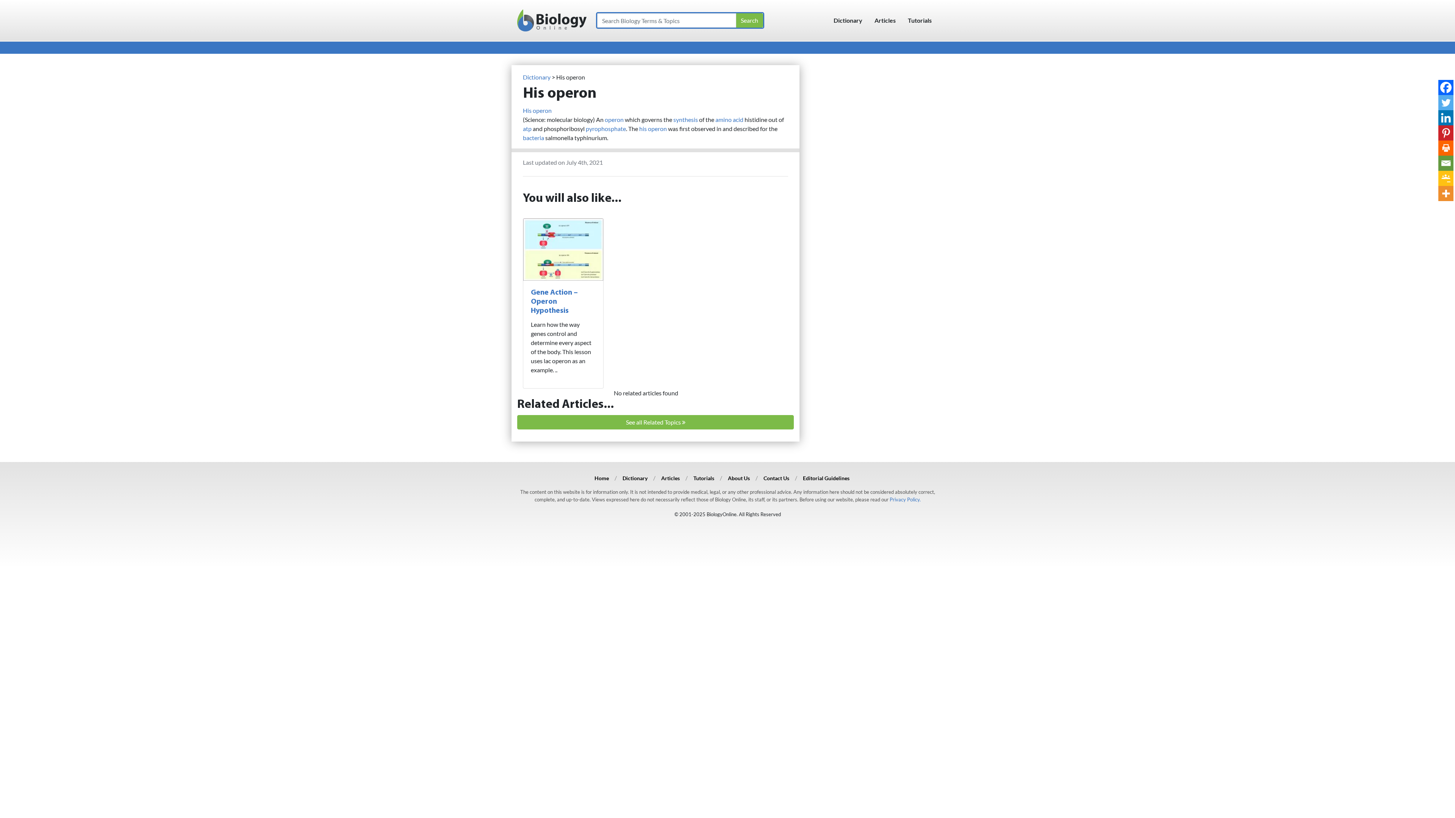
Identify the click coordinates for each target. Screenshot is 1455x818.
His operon (537, 110)
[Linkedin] (1445, 117)
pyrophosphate (606, 128)
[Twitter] (1445, 102)
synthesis (685, 119)
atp (527, 128)
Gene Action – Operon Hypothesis (554, 302)
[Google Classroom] (1445, 178)
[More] (1445, 193)
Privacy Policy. (905, 499)
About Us (739, 478)
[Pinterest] (1445, 132)
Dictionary (848, 20)
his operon (653, 128)
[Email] (1445, 163)
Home (602, 478)
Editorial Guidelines (826, 478)
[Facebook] (1445, 87)
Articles (885, 20)
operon (614, 119)
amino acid (729, 119)
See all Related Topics (654, 422)
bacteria (533, 137)
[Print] (1445, 148)
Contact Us (776, 478)
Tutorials (920, 20)
